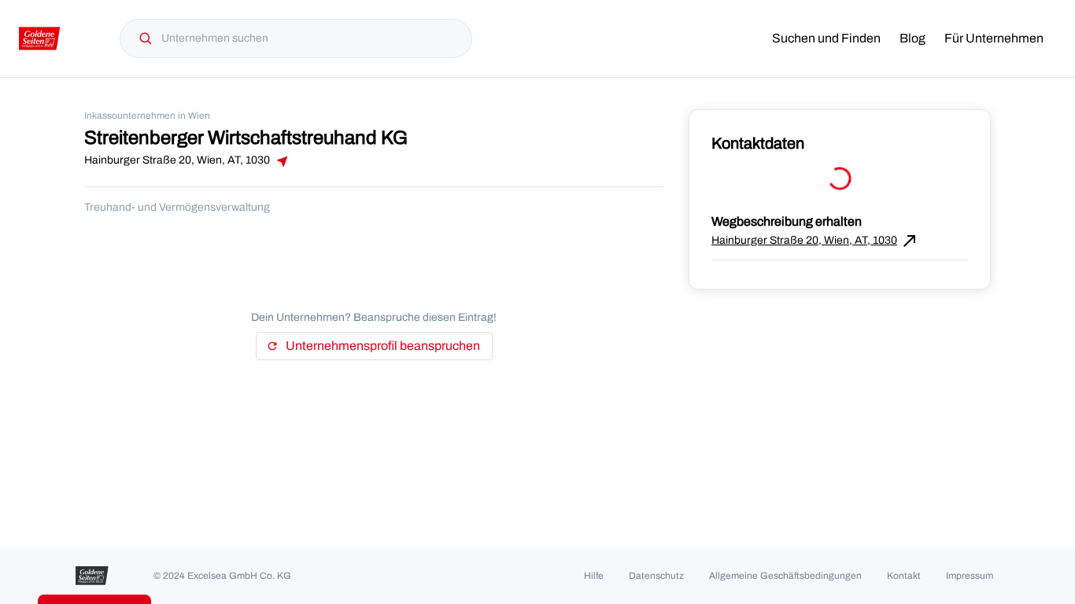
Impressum (969, 575)
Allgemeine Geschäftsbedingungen (785, 575)
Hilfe (594, 575)
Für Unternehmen (994, 38)
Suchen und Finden (826, 38)
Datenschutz (656, 575)
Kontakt (904, 575)
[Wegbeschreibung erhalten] (281, 161)
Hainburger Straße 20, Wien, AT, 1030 (815, 240)
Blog (912, 38)
